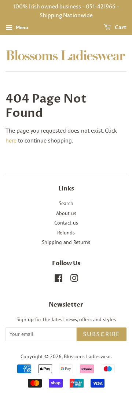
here (11, 140)
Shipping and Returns (66, 242)
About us (66, 213)
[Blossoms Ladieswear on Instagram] (74, 279)
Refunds (66, 232)
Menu (21, 27)
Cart (120, 27)
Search (66, 203)
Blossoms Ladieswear (87, 356)
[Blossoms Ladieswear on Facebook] (58, 279)
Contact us (66, 222)
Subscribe (101, 334)
